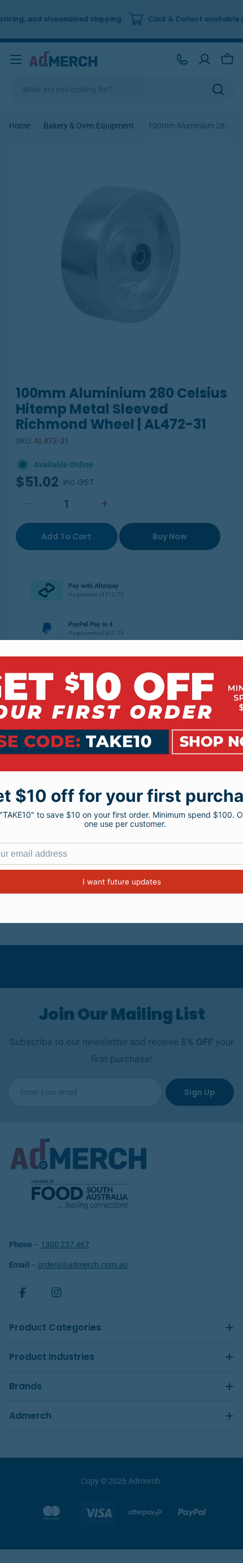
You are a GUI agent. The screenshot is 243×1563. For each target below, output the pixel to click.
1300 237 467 (65, 1244)
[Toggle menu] (16, 59)
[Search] (218, 89)
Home (19, 125)
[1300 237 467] (182, 59)
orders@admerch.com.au (83, 1264)
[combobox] (121, 89)
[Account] (204, 59)
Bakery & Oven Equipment (89, 125)
